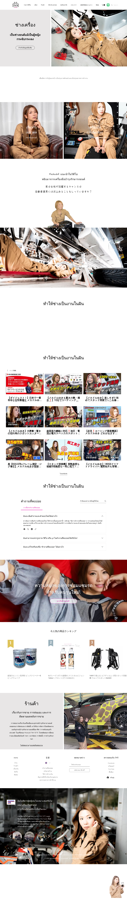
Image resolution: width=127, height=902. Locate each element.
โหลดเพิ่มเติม (63, 474)
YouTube (111, 769)
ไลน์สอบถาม (24, 745)
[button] (103, 5)
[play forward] (49, 836)
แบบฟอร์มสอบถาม (36, 745)
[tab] (31, 507)
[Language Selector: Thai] (48, 763)
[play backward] (10, 836)
